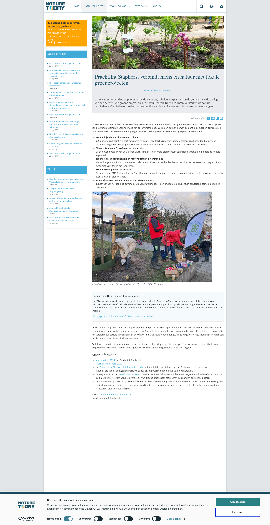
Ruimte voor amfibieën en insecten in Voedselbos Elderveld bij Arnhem (66, 180)
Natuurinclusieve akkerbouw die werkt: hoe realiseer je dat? (64, 219)
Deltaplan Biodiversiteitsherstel (157, 90)
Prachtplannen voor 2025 (109, 363)
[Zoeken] (201, 6)
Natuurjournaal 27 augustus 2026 (64, 153)
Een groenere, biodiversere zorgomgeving (61, 190)
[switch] (98, 518)
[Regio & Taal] (212, 6)
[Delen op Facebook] (208, 118)
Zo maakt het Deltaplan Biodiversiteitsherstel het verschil (64, 209)
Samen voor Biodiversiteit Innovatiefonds (121, 367)
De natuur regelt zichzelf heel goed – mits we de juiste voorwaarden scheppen (66, 124)
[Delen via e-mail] (221, 118)
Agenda (157, 6)
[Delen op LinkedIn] (217, 118)
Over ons (140, 6)
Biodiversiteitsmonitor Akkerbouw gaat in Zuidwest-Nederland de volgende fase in (65, 73)
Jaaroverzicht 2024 (105, 360)
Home (75, 6)
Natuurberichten (94, 6)
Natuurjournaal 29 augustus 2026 (64, 63)
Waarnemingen (119, 6)
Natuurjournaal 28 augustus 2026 (64, 114)
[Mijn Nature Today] (221, 6)
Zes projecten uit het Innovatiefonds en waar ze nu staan (123, 316)
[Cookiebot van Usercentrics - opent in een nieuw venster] (26, 519)
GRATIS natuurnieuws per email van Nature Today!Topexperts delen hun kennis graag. (65, 36)
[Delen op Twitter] (213, 118)
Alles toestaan (237, 502)
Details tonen (174, 519)
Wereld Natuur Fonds (130, 374)
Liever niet (237, 512)
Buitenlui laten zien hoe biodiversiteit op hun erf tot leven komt (66, 200)
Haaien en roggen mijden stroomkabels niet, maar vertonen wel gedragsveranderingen (67, 105)
